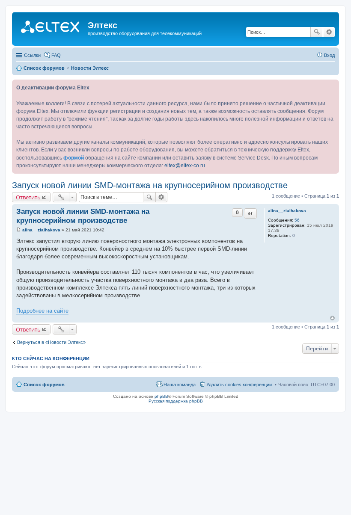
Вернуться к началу (332, 318)
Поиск (316, 32)
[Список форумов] (51, 27)
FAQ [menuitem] (56, 55)
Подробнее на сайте (42, 311)
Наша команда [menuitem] (180, 384)
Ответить (28, 197)
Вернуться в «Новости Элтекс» (51, 342)
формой (73, 158)
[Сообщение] (18, 230)
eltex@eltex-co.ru (184, 166)
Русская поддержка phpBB (176, 401)
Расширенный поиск (329, 32)
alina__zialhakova (287, 210)
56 (297, 220)
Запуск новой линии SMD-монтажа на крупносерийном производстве (150, 185)
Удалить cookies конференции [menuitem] (239, 384)
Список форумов (44, 384)
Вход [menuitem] (329, 55)
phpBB (161, 396)
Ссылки (32, 55)
